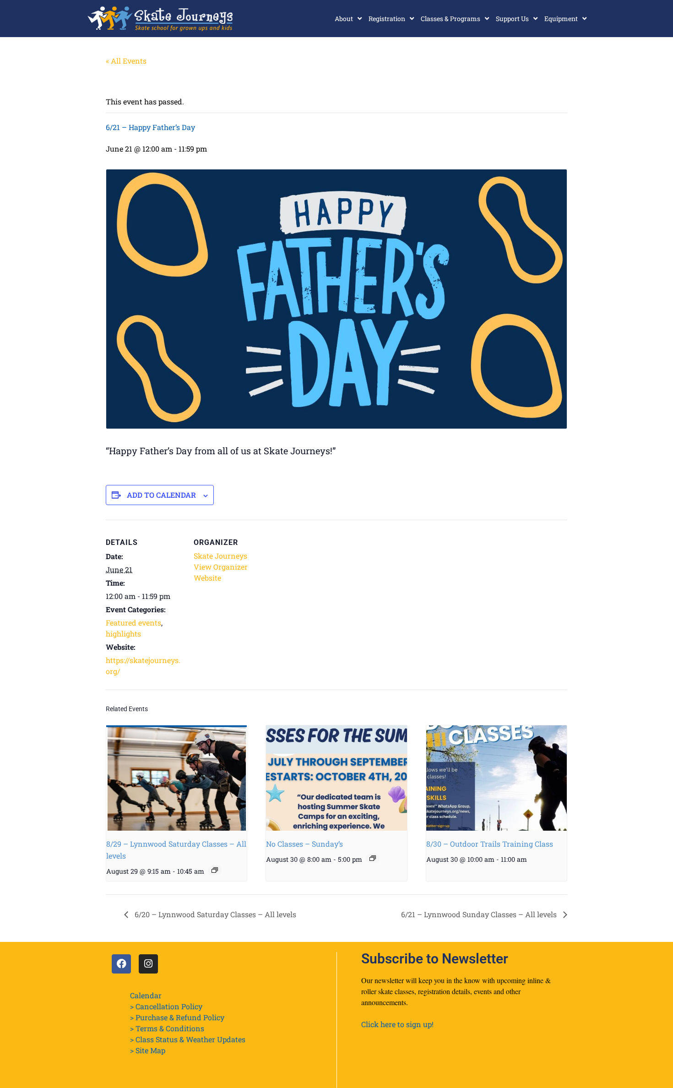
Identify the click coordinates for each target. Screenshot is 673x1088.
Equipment (561, 18)
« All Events (126, 60)
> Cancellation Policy (166, 1006)
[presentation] (176, 778)
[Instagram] (148, 964)
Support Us (512, 18)
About (344, 18)
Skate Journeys (220, 555)
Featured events (133, 622)
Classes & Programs (450, 18)
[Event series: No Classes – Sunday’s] (372, 858)
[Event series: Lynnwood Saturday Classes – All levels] (215, 870)
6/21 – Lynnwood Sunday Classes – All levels (480, 914)
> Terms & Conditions (167, 1028)
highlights (123, 633)
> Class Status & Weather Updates (187, 1039)
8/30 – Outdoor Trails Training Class (489, 844)
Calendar (146, 995)
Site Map (150, 1050)
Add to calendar (161, 495)
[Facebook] (121, 964)
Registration (387, 18)
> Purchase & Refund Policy (177, 1017)
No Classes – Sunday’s (304, 844)
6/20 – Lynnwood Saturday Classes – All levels (214, 914)
